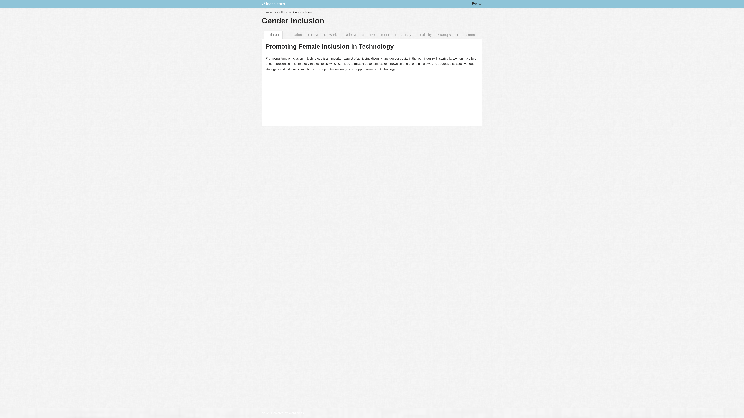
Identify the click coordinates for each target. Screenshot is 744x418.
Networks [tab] (331, 35)
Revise (477, 3)
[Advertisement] (372, 138)
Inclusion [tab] (273, 35)
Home (284, 12)
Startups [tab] (444, 35)
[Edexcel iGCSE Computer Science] (273, 4)
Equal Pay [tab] (403, 35)
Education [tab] (294, 35)
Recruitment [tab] (379, 35)
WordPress (296, 413)
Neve (265, 413)
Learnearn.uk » (271, 12)
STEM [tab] (313, 35)
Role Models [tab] (354, 35)
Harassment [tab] (466, 35)
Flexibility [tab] (424, 35)
